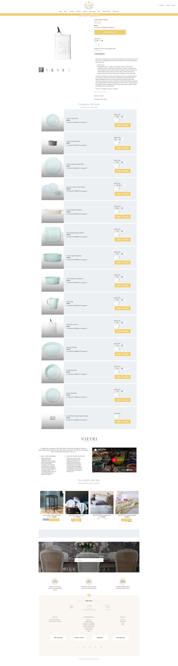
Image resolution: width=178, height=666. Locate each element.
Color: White (117, 413)
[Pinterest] (95, 647)
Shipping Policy (89, 621)
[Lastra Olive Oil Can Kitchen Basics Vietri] (41, 69)
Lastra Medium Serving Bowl (74, 278)
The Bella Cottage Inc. (86, 658)
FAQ (89, 631)
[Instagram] (89, 647)
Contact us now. (98, 50)
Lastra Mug (69, 301)
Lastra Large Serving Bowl (73, 256)
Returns (89, 619)
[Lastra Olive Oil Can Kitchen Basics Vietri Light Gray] (63, 69)
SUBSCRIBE (99, 560)
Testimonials (123, 621)
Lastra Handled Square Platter (75, 233)
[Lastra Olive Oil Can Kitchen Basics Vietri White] (63, 43)
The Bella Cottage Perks (89, 624)
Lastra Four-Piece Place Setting (75, 187)
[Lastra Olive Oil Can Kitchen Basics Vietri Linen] (57, 69)
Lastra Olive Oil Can (72, 324)
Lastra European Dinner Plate (75, 164)
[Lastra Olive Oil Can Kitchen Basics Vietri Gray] (52, 69)
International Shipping (88, 623)
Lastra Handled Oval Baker (74, 210)
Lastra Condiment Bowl (73, 141)
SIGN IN (168, 5)
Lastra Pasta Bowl (71, 370)
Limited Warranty (89, 628)
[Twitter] (83, 647)
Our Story (122, 619)
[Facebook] (78, 647)
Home (80, 16)
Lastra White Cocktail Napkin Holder (77, 416)
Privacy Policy (88, 629)
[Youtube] (101, 647)
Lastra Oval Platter (71, 347)
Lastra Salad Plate (71, 393)
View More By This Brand (100, 91)
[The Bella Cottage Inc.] (89, 1)
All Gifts (86, 16)
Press (122, 623)
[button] (97, 21)
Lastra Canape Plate (72, 118)
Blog (123, 624)
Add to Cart (110, 32)
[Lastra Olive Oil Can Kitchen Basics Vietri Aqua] (46, 69)
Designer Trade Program (89, 626)
